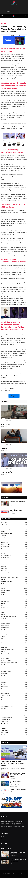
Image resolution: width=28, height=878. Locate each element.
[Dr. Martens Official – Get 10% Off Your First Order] (5, 861)
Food (2, 596)
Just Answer (4, 640)
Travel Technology (5, 723)
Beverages (3, 548)
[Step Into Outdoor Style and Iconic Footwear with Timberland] (14, 436)
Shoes (2, 697)
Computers (3, 566)
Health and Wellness (5, 623)
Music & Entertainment (6, 656)
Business (3, 553)
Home (2, 19)
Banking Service (4, 542)
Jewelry (3, 636)
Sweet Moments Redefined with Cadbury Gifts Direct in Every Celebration (17, 775)
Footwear (3, 603)
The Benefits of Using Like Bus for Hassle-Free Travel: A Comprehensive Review (12, 763)
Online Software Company (7, 677)
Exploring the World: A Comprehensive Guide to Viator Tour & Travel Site (17, 783)
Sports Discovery (5, 701)
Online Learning (4, 669)
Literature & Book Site (6, 645)
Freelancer (3, 605)
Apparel (3, 531)
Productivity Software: (6, 688)
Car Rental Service (5, 557)
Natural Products (5, 658)
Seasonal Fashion (5, 693)
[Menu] (2, 16)
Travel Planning (4, 721)
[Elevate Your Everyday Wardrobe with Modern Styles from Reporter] (14, 460)
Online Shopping (4, 675)
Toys (2, 712)
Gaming (3, 614)
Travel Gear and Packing (6, 717)
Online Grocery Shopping (6, 666)
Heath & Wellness (5, 625)
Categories (3, 841)
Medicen (3, 651)
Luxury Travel (4, 647)
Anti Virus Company (5, 529)
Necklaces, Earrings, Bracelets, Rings (9, 662)
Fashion (3, 23)
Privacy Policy (4, 843)
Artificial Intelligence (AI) (6, 533)
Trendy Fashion (4, 730)
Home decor (4, 629)
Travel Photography (5, 719)
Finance (3, 592)
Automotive (3, 540)
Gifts (2, 621)
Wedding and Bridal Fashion (7, 736)
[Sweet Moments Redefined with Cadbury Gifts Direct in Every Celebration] (5, 775)
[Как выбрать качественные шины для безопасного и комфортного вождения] (5, 510)
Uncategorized (4, 732)
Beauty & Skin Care (5, 544)
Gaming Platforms (5, 618)
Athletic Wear (4, 535)
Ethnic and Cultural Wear (6, 581)
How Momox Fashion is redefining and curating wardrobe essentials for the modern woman (14, 85)
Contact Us (3, 838)
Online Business (4, 664)
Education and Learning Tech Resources (9, 577)
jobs (2, 638)
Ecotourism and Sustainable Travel (8, 575)
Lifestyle (3, 642)
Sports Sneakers (4, 704)
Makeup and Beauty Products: (7, 649)
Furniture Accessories (6, 610)
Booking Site (4, 551)
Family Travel (4, 586)
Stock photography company (7, 706)
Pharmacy (3, 684)
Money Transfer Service (6, 653)
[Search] (20, 11)
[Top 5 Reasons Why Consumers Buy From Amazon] (5, 854)
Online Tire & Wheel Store (7, 680)
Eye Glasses (4, 583)
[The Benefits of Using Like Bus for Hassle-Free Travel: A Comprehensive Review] (14, 752)
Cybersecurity (4, 570)
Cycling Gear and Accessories (7, 572)
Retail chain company (5, 691)
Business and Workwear (6, 555)
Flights (2, 594)
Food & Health (4, 599)
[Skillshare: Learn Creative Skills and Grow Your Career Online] (5, 503)
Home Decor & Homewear (6, 631)
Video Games (4, 734)
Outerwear (3, 682)
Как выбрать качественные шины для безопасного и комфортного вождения (17, 510)
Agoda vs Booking (5, 526)
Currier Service (4, 568)
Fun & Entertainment (5, 607)
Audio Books (4, 537)
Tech (2, 710)
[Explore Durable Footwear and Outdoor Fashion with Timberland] (14, 412)
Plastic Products (4, 686)
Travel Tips (3, 726)
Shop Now (14, 396)
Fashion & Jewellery (5, 590)
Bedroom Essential (5, 546)
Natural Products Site (6, 660)
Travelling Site (4, 728)
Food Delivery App (5, 601)
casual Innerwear (5, 559)
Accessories (4, 522)
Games (2, 612)
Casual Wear (4, 561)
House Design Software (6, 634)
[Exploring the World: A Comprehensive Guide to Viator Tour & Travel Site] (5, 783)
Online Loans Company (6, 671)
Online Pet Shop (4, 673)
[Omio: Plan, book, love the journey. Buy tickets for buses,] (5, 791)
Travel (2, 715)
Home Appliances (5, 627)
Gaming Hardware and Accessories (8, 616)
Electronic (3, 579)
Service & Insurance (5, 695)
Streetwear (3, 708)
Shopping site (4, 699)
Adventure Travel (5, 524)
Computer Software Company (7, 564)
